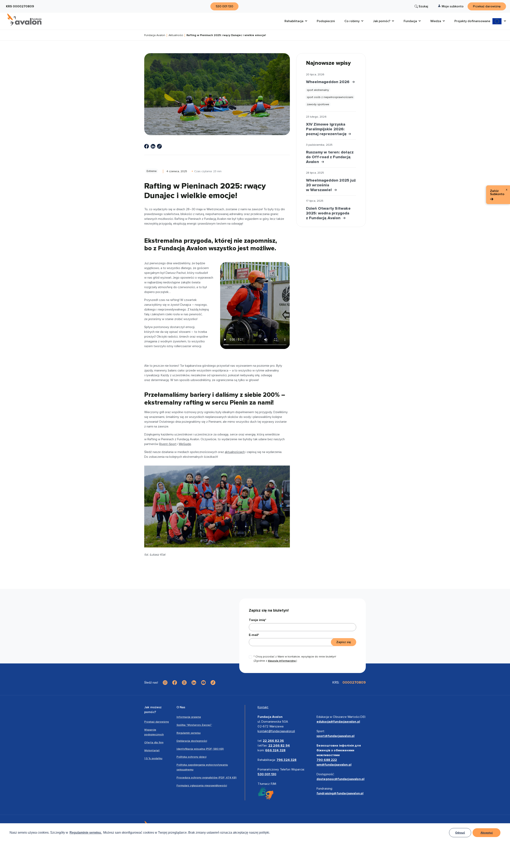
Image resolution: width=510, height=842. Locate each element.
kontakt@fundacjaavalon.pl (276, 731)
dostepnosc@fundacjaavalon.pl (340, 779)
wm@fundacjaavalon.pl (334, 765)
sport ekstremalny (318, 90)
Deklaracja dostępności (192, 741)
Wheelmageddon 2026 (329, 82)
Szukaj (423, 6)
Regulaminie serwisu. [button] (86, 832)
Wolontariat (152, 750)
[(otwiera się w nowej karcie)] (146, 146)
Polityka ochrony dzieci (191, 756)
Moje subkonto (453, 6)
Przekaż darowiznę (156, 721)
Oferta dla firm (153, 742)
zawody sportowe (318, 104)
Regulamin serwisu (189, 733)
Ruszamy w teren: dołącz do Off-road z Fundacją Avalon (330, 157)
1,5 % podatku (153, 758)
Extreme (152, 171)
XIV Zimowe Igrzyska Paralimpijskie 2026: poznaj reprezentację (327, 129)
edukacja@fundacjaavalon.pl (338, 722)
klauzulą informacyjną (282, 660)
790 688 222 (327, 760)
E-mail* (254, 635)
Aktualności (176, 35)
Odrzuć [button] (460, 832)
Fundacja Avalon (154, 35)
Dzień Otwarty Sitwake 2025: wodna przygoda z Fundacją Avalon (328, 213)
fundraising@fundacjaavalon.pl (340, 793)
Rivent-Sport (168, 444)
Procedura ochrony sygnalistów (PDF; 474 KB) (206, 777)
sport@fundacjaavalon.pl (336, 736)
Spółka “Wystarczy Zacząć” (194, 725)
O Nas (181, 707)
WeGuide (185, 444)
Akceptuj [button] (487, 832)
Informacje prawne (189, 717)
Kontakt (263, 707)
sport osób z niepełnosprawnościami (330, 97)
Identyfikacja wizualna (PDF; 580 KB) (200, 749)
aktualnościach (235, 452)
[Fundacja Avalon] (24, 20)
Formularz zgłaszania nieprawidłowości (202, 785)
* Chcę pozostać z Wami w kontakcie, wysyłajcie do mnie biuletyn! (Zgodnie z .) (295, 658)
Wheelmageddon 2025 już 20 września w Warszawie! (331, 185)
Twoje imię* (257, 620)
